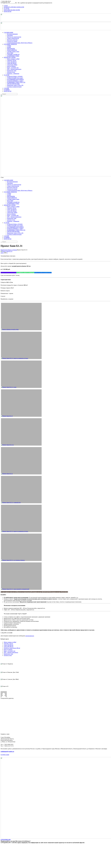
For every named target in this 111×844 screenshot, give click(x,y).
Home (2, 250)
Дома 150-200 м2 (8, 645)
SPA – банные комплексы (11, 652)
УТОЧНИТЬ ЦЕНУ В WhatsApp (25, 272)
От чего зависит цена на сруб (9, 592)
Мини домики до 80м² (10, 642)
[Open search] (1, 94)
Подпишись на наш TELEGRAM (59, 592)
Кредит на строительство (24, 592)
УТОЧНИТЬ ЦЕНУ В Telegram (43, 272)
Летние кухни (8, 655)
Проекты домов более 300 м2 (12, 648)
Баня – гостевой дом (9, 651)
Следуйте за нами (5, 754)
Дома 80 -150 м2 (8, 643)
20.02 (2, 252)
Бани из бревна (13, 250)
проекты (6, 250)
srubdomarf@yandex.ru (7, 751)
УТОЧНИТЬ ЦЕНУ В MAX (8, 272)
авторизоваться (29, 635)
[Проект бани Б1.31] (6, 251)
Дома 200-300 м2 (8, 646)
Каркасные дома (8, 654)
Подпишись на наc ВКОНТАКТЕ (40, 592)
